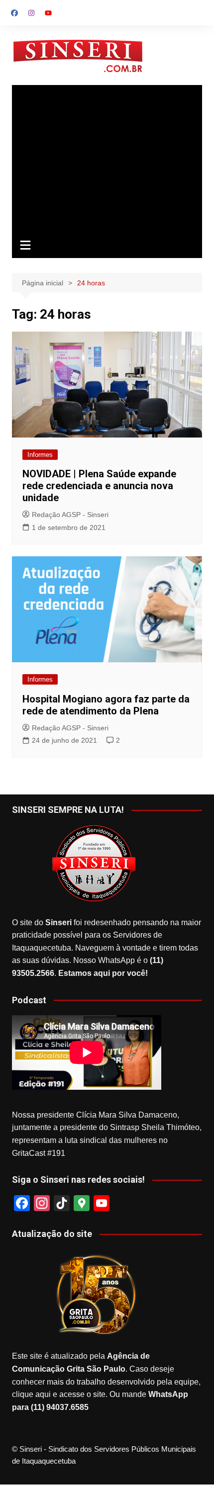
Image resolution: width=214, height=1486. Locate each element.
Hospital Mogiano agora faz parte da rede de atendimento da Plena (106, 705)
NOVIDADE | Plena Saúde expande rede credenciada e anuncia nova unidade (99, 486)
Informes (40, 454)
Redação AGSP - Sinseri (70, 515)
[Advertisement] (107, 159)
